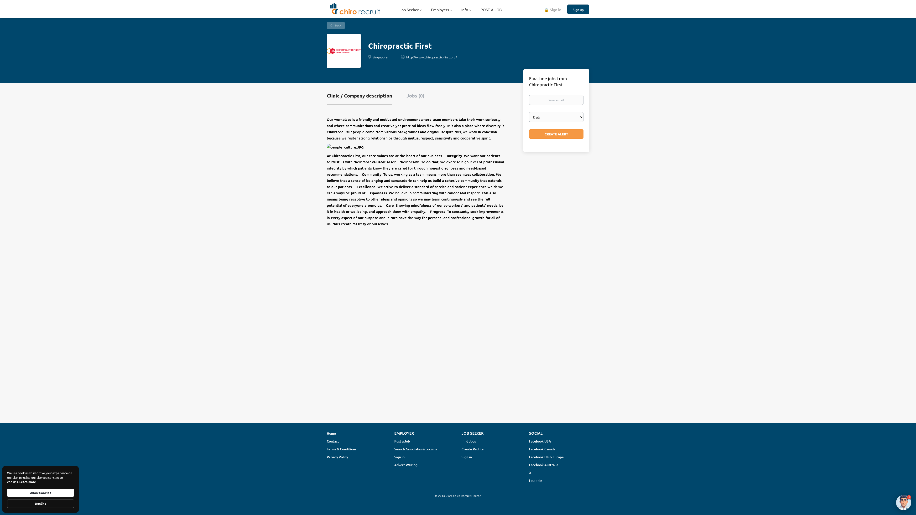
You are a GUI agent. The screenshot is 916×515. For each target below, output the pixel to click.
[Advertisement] (458, 381)
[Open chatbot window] (903, 502)
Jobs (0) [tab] (415, 96)
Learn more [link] (27, 482)
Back (337, 25)
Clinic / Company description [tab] (359, 96)
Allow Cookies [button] (40, 493)
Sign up (578, 9)
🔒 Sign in (552, 9)
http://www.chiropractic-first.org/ (431, 57)
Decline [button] (41, 503)
